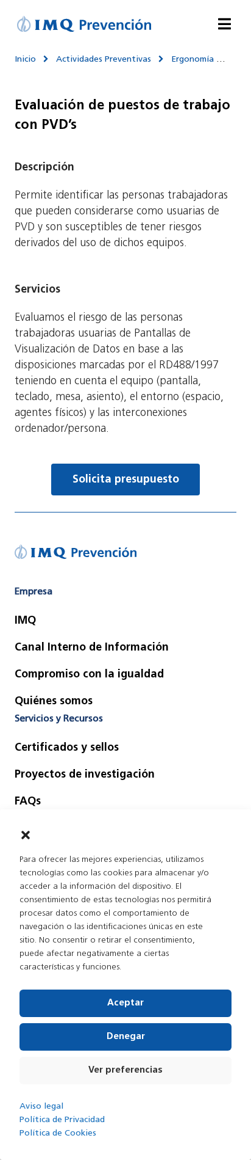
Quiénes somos (54, 701)
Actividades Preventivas (103, 59)
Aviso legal (41, 1106)
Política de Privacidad (62, 1120)
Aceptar (125, 1003)
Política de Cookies (57, 1133)
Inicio (25, 59)
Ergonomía (192, 59)
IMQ (25, 621)
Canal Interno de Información (92, 648)
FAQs (28, 802)
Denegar (126, 1036)
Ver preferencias (125, 1070)
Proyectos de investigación (85, 775)
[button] (25, 835)
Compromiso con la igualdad (89, 674)
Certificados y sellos (67, 748)
